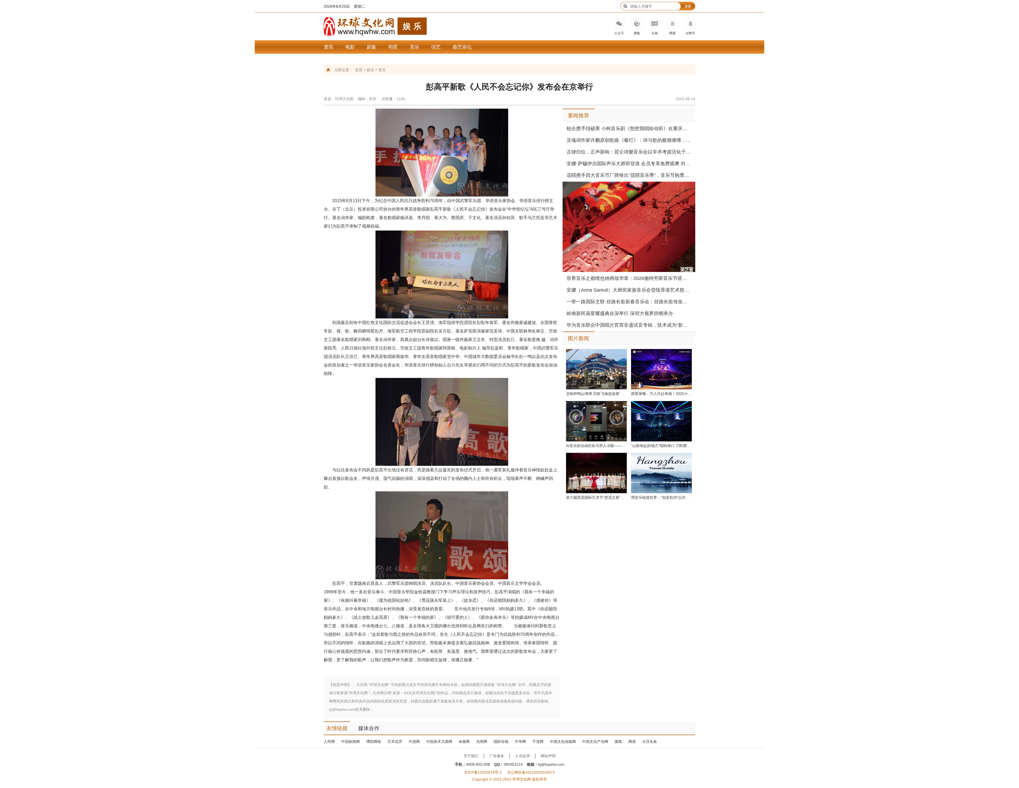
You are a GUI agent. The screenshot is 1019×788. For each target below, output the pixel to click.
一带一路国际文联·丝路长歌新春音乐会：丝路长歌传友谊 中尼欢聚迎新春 (629, 301)
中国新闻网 (350, 741)
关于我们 (471, 756)
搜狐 (618, 741)
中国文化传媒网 (563, 741)
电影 (350, 47)
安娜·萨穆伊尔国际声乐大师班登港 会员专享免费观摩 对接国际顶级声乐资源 (629, 163)
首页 (358, 70)
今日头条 (649, 741)
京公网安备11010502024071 (531, 772)
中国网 (414, 741)
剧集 (371, 47)
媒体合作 (368, 728)
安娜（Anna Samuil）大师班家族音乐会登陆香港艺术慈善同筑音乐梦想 (629, 290)
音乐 (414, 47)
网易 (632, 741)
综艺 (436, 47)
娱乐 (370, 70)
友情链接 (337, 728)
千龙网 (537, 741)
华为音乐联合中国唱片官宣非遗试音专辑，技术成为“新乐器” (629, 325)
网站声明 (548, 756)
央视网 (464, 741)
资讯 (328, 47)
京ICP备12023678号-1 (483, 772)
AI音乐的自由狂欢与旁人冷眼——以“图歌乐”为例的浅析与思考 (596, 446)
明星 (393, 47)
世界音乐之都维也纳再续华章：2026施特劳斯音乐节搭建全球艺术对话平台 (629, 278)
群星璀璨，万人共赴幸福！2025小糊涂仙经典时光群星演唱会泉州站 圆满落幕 (661, 393)
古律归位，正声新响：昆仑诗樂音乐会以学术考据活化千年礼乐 (629, 152)
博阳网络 (373, 741)
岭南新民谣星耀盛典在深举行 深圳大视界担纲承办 (620, 313)
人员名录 (522, 756)
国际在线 (501, 741)
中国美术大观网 (439, 741)
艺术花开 (394, 741)
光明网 (481, 741)
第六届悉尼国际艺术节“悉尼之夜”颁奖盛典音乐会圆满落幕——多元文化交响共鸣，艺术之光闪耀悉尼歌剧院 (596, 497)
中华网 (520, 741)
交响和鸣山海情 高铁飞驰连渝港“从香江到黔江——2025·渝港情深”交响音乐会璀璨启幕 (596, 393)
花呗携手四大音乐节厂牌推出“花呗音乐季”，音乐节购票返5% (629, 175)
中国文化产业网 (595, 741)
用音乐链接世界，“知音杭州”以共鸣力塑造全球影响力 (661, 497)
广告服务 (496, 756)
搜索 (688, 6)
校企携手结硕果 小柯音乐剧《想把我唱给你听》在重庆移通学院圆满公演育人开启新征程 (629, 128)
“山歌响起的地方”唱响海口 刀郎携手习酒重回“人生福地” (661, 446)
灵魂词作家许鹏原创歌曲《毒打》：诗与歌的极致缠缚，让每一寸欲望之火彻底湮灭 (629, 140)
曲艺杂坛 (462, 47)
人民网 (329, 741)
